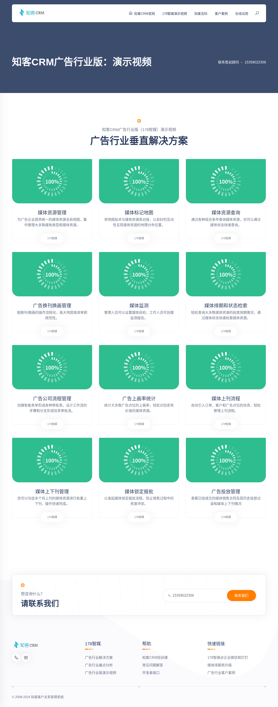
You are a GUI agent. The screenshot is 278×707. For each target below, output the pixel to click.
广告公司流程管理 (52, 398)
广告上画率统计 (139, 398)
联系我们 (241, 595)
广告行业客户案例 (221, 673)
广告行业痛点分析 (99, 665)
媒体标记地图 (139, 212)
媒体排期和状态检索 (225, 305)
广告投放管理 (226, 491)
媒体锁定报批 (139, 491)
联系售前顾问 (228, 62)
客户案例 (221, 13)
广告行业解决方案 (99, 657)
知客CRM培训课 (155, 657)
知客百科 (200, 13)
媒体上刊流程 (226, 398)
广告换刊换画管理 (52, 305)
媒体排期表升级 (219, 665)
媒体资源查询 (226, 212)
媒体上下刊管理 (52, 491)
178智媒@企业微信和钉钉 (227, 657)
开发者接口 (151, 673)
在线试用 (241, 13)
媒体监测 (139, 305)
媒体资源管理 (52, 212)
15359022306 (255, 62)
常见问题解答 (152, 665)
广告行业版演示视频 (100, 673)
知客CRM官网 (144, 13)
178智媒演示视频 (174, 13)
